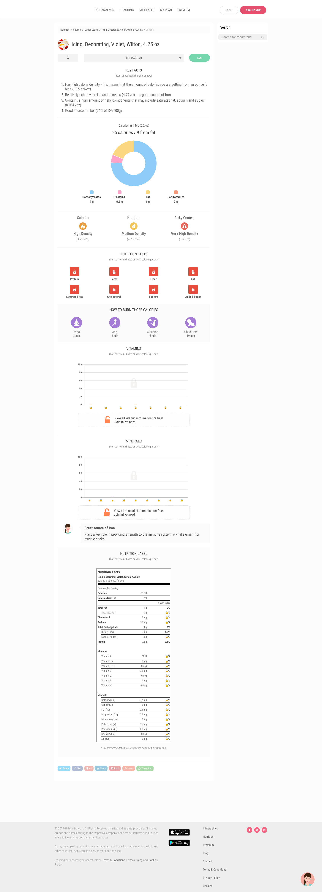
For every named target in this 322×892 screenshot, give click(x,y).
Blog (205, 853)
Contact (207, 861)
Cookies (207, 886)
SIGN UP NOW (253, 10)
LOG (199, 57)
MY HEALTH (146, 10)
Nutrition (208, 836)
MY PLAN (166, 10)
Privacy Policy (134, 860)
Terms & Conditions (113, 860)
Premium (208, 845)
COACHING (127, 10)
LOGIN (229, 10)
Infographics (210, 828)
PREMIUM (184, 10)
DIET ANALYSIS (104, 10)
